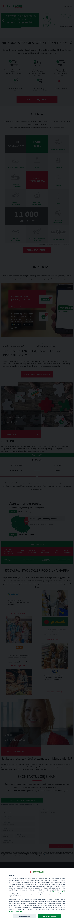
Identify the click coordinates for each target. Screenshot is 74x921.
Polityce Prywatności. (16, 911)
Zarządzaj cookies (24, 916)
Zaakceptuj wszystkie (49, 916)
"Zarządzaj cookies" (58, 892)
